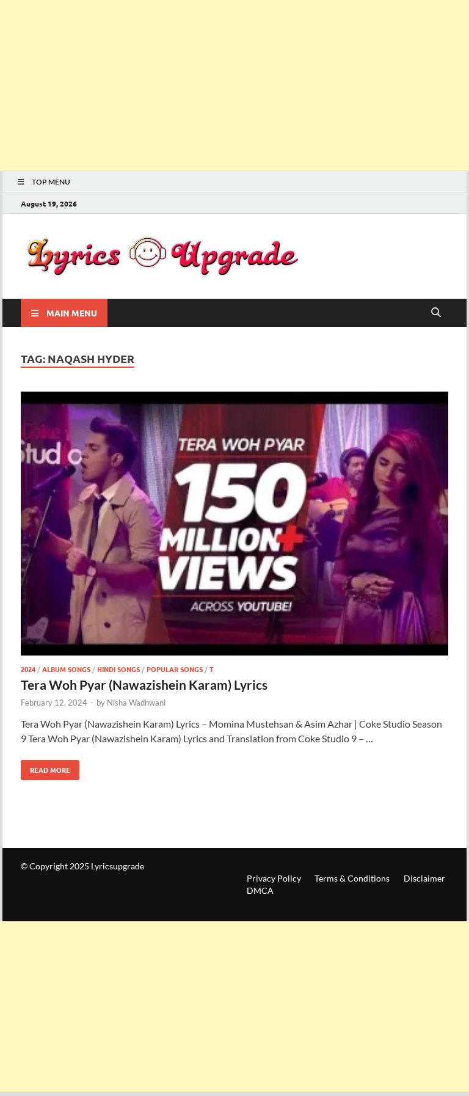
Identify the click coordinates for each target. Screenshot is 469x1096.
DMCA (260, 890)
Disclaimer (424, 878)
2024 (28, 669)
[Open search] (436, 313)
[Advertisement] (234, 85)
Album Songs (66, 669)
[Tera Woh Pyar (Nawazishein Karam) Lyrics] (234, 525)
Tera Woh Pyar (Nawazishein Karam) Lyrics (144, 684)
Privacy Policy (274, 878)
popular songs (175, 669)
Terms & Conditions (352, 878)
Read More (45, 767)
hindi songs (118, 669)
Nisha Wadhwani (136, 702)
